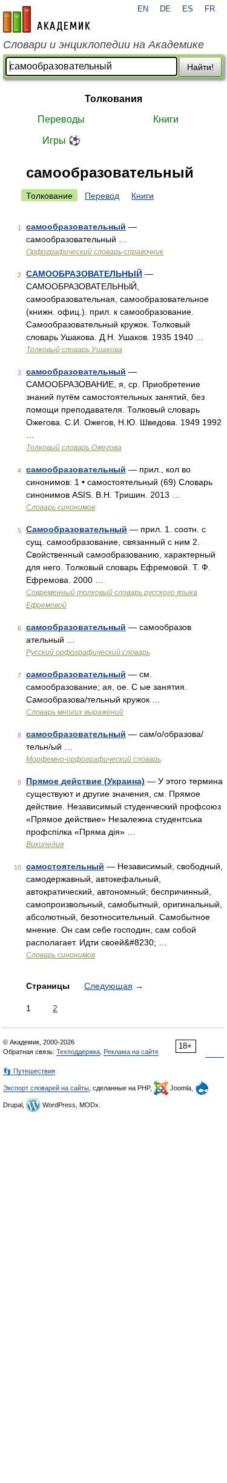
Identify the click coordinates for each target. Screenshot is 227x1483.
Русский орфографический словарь (88, 652)
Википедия (45, 844)
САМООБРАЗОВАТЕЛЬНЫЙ (84, 273)
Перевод (102, 196)
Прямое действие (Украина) (85, 781)
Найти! (200, 67)
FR (210, 9)
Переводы (61, 119)
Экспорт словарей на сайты (46, 1088)
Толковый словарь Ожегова (74, 447)
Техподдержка (78, 1051)
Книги (166, 119)
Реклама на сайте (131, 1051)
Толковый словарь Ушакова (74, 350)
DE (165, 9)
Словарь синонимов (60, 507)
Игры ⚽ (61, 140)
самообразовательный (76, 226)
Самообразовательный (76, 529)
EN (142, 9)
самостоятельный (65, 866)
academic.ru (46, 19)
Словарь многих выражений (74, 712)
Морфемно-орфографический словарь (93, 759)
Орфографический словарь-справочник (94, 252)
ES (187, 9)
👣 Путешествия (29, 1071)
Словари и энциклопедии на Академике (103, 45)
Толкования (113, 99)
